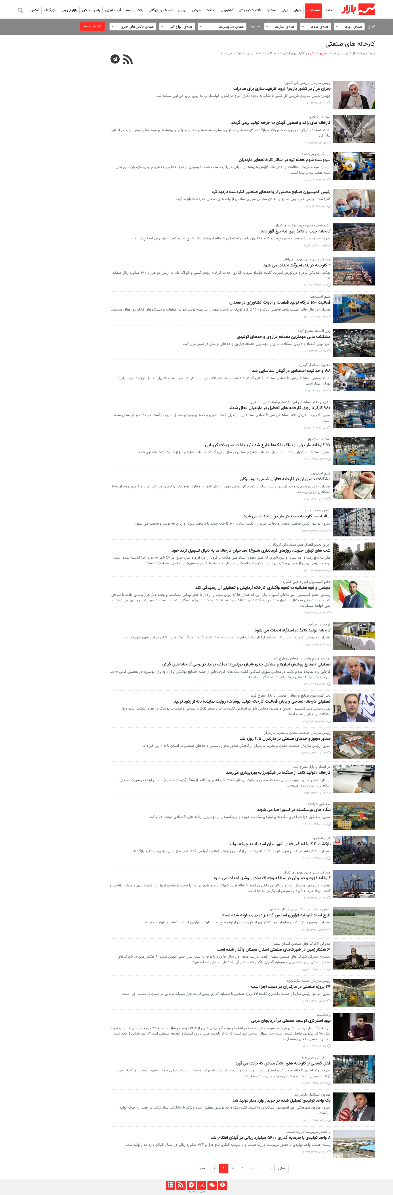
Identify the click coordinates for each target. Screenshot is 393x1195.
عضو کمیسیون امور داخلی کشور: (307, 582)
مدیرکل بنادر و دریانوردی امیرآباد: (307, 259)
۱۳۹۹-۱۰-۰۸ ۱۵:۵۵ (314, 428)
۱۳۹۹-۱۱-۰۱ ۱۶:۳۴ (315, 285)
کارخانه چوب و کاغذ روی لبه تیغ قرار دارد (296, 231)
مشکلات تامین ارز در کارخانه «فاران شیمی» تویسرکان (285, 479)
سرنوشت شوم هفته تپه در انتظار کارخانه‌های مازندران (285, 160)
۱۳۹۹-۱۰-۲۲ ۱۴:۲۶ (315, 391)
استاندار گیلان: (320, 117)
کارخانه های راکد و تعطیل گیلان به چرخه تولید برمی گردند (281, 123)
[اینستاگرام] (201, 1185)
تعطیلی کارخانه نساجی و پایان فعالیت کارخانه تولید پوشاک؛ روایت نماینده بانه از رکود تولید (252, 702)
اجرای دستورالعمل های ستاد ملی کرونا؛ (302, 545)
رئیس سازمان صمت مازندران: (309, 981)
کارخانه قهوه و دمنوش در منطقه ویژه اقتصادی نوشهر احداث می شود (272, 878)
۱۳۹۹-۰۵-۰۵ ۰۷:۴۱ (314, 1046)
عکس (34, 10)
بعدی (202, 1168)
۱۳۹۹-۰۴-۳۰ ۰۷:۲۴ (314, 1083)
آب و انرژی (113, 10)
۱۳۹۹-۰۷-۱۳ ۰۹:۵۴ (314, 793)
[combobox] (349, 26)
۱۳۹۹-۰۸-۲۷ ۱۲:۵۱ (314, 613)
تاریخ (371, 26)
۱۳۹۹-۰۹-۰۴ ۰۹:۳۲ (314, 570)
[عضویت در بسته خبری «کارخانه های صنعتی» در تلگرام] (115, 60)
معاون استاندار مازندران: (313, 1095)
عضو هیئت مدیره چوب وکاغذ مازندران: (302, 225)
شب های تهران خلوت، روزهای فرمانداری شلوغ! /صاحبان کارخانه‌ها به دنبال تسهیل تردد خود (251, 551)
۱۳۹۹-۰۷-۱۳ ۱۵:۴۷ (314, 753)
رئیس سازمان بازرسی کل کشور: (307, 83)
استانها (271, 10)
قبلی (281, 1168)
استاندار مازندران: (318, 439)
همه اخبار (313, 10)
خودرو (196, 10)
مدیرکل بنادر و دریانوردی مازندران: (306, 873)
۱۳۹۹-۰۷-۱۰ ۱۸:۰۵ (314, 824)
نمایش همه (92, 26)
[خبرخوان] (180, 1185)
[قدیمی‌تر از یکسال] (354, 95)
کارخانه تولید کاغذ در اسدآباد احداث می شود (293, 630)
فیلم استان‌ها (321, 838)
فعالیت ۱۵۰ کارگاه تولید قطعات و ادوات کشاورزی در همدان (280, 303)
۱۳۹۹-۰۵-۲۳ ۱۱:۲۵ (314, 930)
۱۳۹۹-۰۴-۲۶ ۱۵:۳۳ (314, 1152)
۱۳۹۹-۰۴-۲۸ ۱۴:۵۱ (314, 1120)
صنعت (210, 10)
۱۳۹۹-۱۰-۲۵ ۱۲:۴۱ (315, 351)
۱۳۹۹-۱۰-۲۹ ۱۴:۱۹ (315, 317)
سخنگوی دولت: (319, 804)
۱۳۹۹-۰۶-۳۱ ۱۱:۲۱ (315, 898)
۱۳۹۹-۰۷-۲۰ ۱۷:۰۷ (314, 721)
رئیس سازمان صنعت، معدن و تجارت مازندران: (296, 733)
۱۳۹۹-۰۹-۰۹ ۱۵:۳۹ (314, 531)
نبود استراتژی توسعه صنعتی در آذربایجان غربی (291, 1021)
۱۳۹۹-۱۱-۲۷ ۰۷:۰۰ (315, 180)
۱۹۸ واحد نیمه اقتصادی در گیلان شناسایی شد (291, 371)
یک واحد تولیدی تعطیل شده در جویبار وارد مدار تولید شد (281, 1101)
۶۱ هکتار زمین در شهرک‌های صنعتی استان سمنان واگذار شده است (274, 950)
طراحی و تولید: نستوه (196, 1192)
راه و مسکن (91, 10)
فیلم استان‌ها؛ (320, 297)
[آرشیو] (170, 1185)
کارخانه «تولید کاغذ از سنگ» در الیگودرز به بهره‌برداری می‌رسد (278, 773)
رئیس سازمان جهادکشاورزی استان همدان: (299, 909)
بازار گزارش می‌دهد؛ (316, 154)
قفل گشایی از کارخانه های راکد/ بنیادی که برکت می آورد (283, 1063)
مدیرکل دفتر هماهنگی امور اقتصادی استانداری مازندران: (290, 402)
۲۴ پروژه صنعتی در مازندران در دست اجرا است (291, 987)
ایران (285, 10)
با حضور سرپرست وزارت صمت (309, 1132)
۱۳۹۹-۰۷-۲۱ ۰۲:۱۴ (315, 684)
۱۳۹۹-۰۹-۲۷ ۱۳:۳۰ (314, 459)
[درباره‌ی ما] (222, 1185)
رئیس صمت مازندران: (315, 510)
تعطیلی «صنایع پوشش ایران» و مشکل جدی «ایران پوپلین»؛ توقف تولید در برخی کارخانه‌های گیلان (246, 664)
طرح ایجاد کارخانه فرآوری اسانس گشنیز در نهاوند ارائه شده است (276, 915)
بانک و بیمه (134, 10)
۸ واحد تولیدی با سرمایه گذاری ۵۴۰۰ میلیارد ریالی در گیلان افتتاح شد (271, 1138)
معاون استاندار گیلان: (315, 365)
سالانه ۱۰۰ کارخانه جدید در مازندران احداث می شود (287, 516)
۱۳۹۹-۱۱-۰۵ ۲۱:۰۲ (315, 245)
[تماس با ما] (211, 1185)
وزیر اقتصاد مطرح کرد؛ (314, 331)
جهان (297, 10)
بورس (182, 10)
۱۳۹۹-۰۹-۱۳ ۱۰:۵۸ (314, 499)
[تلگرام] (191, 1185)
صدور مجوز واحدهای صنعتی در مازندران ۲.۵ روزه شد (285, 739)
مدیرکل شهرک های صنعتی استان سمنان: (300, 944)
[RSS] (128, 60)
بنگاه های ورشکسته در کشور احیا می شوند (294, 810)
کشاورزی (227, 10)
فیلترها (254, 26)
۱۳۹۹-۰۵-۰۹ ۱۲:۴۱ (314, 1001)
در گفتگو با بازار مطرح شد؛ (312, 767)
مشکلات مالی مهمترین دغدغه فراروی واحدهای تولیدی (284, 337)
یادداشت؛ (324, 1015)
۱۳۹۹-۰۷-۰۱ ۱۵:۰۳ (314, 858)
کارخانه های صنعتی (350, 44)
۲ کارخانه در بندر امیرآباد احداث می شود (297, 265)
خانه (329, 10)
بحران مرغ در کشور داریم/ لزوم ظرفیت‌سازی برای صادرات (282, 89)
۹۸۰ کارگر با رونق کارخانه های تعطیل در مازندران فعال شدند (280, 408)
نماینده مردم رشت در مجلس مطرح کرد (302, 658)
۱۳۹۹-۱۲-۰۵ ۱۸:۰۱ (315, 143)
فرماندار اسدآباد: (319, 624)
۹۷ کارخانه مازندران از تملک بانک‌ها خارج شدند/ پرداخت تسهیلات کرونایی (268, 445)
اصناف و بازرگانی (160, 10)
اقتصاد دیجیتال (250, 10)
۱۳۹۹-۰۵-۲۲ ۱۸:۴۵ (314, 969)
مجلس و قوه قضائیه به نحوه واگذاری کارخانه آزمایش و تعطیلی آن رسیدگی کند (263, 588)
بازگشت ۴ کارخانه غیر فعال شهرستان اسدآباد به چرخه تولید (280, 844)
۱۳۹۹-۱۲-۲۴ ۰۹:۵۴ (314, 103)
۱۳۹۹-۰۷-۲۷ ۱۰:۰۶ (314, 644)
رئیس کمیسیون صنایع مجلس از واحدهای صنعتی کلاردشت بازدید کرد (271, 192)
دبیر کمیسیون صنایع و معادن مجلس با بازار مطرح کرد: (291, 696)
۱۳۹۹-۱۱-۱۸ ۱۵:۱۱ (315, 206)
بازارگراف (50, 10)
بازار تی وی (69, 10)
